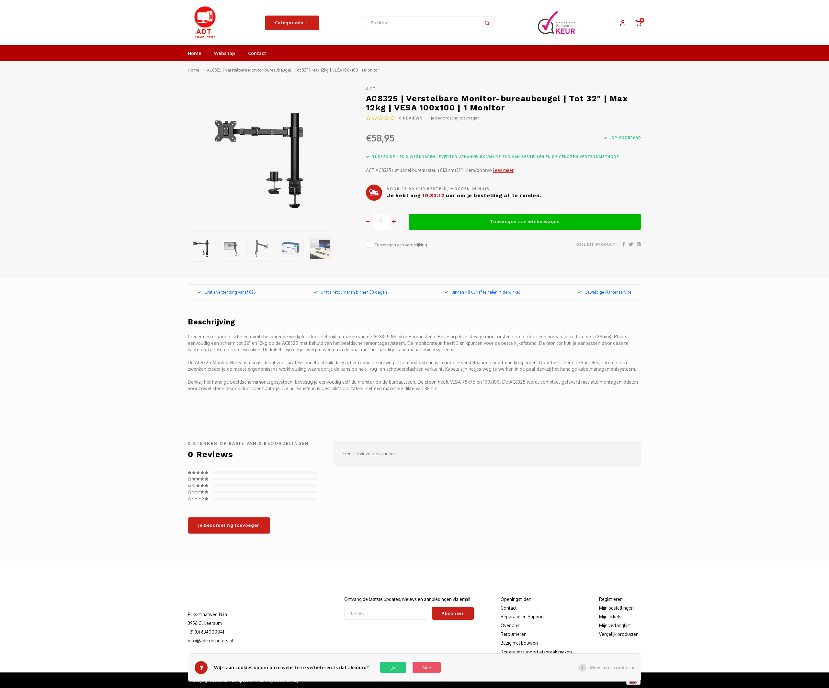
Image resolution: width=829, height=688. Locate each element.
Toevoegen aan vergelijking (401, 244)
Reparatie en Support (522, 616)
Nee (426, 667)
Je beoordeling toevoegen (455, 118)
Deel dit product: (596, 244)
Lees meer (503, 170)
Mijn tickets (610, 616)
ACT (371, 88)
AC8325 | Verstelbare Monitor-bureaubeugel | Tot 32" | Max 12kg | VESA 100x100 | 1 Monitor (293, 70)
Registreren (611, 599)
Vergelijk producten (619, 634)
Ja (393, 667)
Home (194, 53)
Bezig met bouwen (519, 643)
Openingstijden (516, 599)
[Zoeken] (487, 22)
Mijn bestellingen (616, 608)
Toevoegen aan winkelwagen (525, 221)
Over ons (510, 625)
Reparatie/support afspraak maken (536, 652)
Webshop (224, 53)
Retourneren (514, 634)
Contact (257, 53)
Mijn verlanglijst (615, 625)
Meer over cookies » (612, 667)
